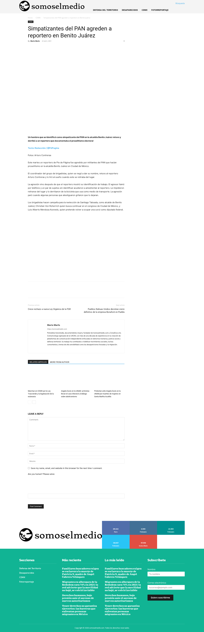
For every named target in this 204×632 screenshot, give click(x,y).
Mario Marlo (35, 41)
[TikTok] (59, 349)
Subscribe (143, 536)
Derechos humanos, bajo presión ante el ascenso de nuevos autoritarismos (78, 598)
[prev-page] (29, 402)
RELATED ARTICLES (38, 362)
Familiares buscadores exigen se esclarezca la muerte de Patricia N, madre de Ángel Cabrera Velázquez (80, 572)
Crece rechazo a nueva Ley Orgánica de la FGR (49, 309)
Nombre (151, 569)
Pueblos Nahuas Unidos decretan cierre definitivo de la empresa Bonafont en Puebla (104, 310)
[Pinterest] (43, 47)
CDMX (38, 18)
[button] (177, 3)
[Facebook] (30, 47)
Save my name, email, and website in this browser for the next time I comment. (66, 468)
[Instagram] (54, 349)
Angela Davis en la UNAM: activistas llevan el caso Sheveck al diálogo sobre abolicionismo (75, 394)
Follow (143, 522)
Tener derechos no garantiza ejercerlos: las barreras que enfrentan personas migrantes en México (79, 610)
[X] (37, 47)
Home (30, 18)
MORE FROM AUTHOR (59, 362)
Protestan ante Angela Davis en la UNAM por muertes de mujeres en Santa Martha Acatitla (107, 394)
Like (116, 522)
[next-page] (34, 402)
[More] (56, 47)
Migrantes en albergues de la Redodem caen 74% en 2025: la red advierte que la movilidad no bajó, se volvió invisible (80, 586)
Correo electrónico (157, 582)
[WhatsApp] (50, 47)
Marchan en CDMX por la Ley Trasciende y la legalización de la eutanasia (41, 394)
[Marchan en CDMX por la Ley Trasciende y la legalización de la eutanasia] (43, 378)
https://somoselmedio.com (57, 329)
